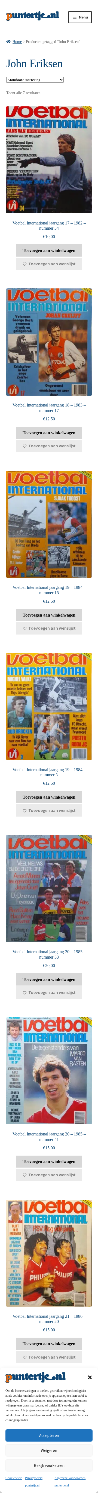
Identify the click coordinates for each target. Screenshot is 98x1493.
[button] (90, 1377)
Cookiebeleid (13, 1478)
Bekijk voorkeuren (49, 1465)
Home (17, 42)
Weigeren (49, 1450)
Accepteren (49, 1435)
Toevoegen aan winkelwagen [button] (49, 250)
